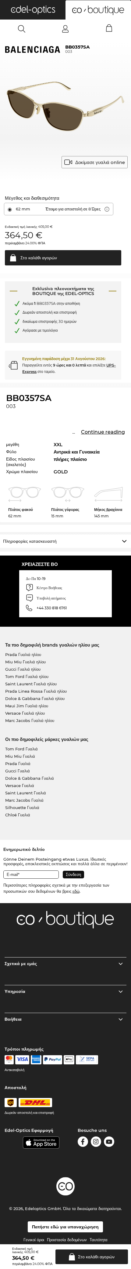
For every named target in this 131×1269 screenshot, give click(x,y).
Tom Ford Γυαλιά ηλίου (26, 676)
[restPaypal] (52, 1059)
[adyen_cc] (9, 1059)
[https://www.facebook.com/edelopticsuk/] (83, 1142)
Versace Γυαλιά (19, 785)
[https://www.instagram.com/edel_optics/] (96, 1142)
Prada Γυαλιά (17, 763)
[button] (33, 9)
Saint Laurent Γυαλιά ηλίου (31, 683)
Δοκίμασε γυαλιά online (100, 162)
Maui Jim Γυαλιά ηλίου (26, 705)
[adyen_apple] (69, 1059)
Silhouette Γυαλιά (22, 807)
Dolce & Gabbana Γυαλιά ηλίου (35, 698)
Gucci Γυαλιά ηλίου (23, 669)
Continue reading (103, 432)
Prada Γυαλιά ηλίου (23, 654)
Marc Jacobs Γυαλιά (24, 800)
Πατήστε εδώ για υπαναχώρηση (65, 1227)
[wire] (87, 1059)
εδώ (76, 891)
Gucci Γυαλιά (17, 770)
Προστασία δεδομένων (67, 1239)
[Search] (21, 28)
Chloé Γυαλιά (17, 814)
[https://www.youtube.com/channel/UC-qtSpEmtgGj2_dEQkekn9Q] (109, 1142)
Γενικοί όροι (33, 1239)
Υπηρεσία (15, 991)
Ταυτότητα (99, 1239)
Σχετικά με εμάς (21, 963)
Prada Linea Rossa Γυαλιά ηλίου (36, 691)
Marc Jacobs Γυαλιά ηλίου (29, 720)
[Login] (65, 28)
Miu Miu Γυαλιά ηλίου (25, 661)
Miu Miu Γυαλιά (20, 756)
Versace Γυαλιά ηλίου (25, 713)
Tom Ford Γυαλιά (21, 748)
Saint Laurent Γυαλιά (25, 792)
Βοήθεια (13, 1019)
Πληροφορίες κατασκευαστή (30, 541)
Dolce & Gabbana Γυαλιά (29, 778)
